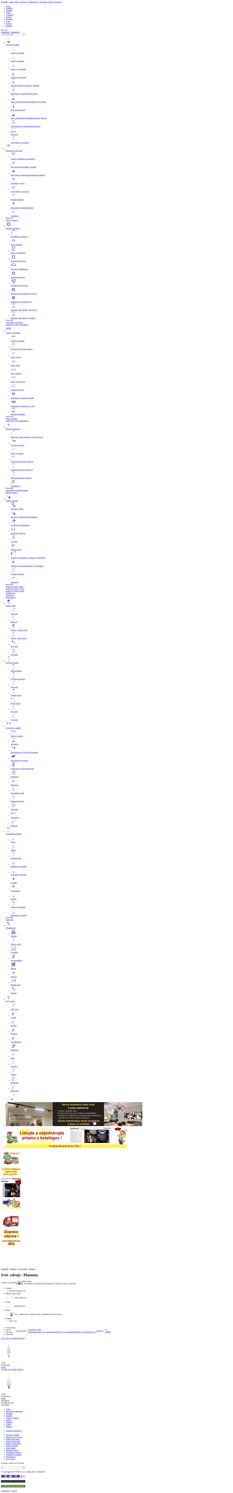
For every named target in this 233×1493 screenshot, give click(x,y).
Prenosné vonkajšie (18, 907)
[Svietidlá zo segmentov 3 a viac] (13, 404)
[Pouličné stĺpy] (13, 856)
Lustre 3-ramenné (17, 61)
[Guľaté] (13, 1015)
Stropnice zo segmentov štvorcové (24, 294)
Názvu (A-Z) (81, 1332)
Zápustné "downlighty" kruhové (23, 318)
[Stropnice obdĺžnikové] (13, 267)
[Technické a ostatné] (8, 726)
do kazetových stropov (14, 322)
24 (106, 1332)
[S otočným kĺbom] (13, 443)
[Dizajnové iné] (13, 547)
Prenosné (14, 826)
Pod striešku (15, 891)
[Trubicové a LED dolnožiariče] (13, 766)
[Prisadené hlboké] (13, 197)
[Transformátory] (13, 958)
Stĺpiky (13, 850)
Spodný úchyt (16, 695)
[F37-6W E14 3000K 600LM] (9, 1392)
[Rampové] (13, 132)
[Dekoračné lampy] (13, 799)
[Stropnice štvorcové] (13, 259)
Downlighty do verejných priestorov (24, 752)
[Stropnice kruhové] (13, 275)
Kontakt (9, 26)
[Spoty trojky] (13, 363)
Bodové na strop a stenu (15, 591)
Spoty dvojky (16, 357)
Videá (8, 13)
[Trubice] (13, 1072)
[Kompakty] (13, 1080)
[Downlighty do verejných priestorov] (13, 750)
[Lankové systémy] (13, 388)
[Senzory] (13, 975)
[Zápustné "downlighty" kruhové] (13, 316)
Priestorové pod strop (14, 151)
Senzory (14, 977)
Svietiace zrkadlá (17, 574)
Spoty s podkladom (18, 253)
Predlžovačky (16, 985)
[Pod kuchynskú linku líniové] (13, 347)
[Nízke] (13, 840)
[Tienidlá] (13, 934)
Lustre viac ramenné (18, 77)
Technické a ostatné (13, 728)
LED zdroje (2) (20, 1298)
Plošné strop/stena (13, 228)
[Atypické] (13, 652)
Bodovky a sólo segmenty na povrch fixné (27, 437)
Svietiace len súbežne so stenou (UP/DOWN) (28, 558)
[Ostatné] (13, 991)
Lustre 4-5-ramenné (18, 69)
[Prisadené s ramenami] (13, 234)
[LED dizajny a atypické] (13, 140)
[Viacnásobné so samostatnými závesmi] (13, 124)
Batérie (13, 969)
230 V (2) (13, 1321)
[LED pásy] (13, 1007)
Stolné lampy (11, 606)
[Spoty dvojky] (13, 355)
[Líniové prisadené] (13, 339)
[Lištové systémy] (13, 734)
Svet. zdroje (10, 1001)
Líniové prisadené (17, 341)
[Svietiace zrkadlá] (13, 572)
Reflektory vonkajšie (19, 866)
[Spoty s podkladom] (13, 251)
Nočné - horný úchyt (19, 638)
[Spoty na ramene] (13, 451)
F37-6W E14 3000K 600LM (12, 1369)
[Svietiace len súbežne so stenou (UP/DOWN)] (13, 556)
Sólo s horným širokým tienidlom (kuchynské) (28, 102)
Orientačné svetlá (17, 793)
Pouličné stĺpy (16, 858)
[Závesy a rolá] (13, 942)
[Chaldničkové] (13, 1040)
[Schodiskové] (13, 484)
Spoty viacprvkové (18, 382)
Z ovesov (14, 541)
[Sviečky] (13, 1023)
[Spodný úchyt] (13, 693)
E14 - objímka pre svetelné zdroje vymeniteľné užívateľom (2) (38, 1314)
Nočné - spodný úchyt (19, 630)
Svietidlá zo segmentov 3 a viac (23, 406)
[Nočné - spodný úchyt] (13, 628)
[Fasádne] (13, 881)
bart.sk (14, 1491)
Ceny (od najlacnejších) (50, 1332)
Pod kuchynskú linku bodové (22, 462)
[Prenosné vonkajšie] (13, 905)
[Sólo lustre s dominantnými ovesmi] (13, 91)
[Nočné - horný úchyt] (13, 636)
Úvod (8, 6)
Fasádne (14, 883)
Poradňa (9, 10)
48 (108, 1332)
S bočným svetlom (18, 679)
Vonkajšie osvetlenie (13, 834)
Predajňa (9, 8)
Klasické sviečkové (18, 533)
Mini (12, 1058)
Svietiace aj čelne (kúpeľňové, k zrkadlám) (27, 566)
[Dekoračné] (13, 1089)
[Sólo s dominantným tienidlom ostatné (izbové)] (13, 116)
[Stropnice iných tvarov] (13, 283)
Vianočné (14, 809)
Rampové (14, 134)
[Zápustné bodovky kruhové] (13, 476)
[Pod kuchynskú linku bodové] (13, 459)
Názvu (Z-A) (91, 1332)
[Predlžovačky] (13, 983)
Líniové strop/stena (13, 333)
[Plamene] (13, 1032)
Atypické (14, 655)
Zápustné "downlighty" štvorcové (24, 310)
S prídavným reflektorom (20, 525)
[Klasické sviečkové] (13, 531)
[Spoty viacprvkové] (13, 379)
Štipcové (14, 622)
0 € (6, 30)
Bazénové (14, 785)
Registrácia (15, 32)
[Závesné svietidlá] (8, 43)
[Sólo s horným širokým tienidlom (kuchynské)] (13, 100)
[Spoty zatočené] (13, 243)
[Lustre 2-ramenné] (13, 51)
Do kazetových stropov (20, 761)
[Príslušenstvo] (8, 926)
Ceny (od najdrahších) (67, 1332)
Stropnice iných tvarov (19, 285)
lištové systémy (11, 220)
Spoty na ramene (17, 453)
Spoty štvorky (16, 374)
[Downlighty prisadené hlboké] (13, 206)
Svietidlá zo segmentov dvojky (22, 398)
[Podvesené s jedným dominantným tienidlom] (13, 173)
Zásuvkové (10, 595)
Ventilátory (15, 216)
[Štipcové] (13, 620)
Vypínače (14, 952)
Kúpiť (3, 1367)
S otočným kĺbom (17, 445)
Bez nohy (14, 646)
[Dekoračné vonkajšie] (13, 913)
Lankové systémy (17, 390)
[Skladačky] (13, 742)
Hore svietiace (16, 671)
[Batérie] (13, 966)
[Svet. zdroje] (8, 999)
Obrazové (14, 582)
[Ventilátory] (13, 214)
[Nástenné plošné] (13, 507)
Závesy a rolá (16, 944)
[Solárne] (13, 897)
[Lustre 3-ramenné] (13, 59)
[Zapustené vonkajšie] (13, 872)
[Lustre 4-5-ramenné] (13, 67)
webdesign (5, 1491)
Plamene (14, 1034)
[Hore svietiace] (13, 669)
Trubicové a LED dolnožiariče (22, 769)
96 (110, 1332)
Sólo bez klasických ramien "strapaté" (25, 86)
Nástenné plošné (17, 509)
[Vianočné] (13, 807)
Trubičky (14, 1066)
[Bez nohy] (13, 644)
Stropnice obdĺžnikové (19, 269)
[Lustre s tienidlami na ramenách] (13, 157)
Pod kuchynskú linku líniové (22, 349)
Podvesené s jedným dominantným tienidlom (28, 175)
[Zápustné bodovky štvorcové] (13, 468)
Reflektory (15, 777)
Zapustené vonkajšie (18, 875)
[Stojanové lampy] (8, 661)
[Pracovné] (13, 612)
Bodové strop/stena (13, 429)
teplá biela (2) (19, 1306)
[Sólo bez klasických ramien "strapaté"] (13, 83)
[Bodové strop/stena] (8, 427)
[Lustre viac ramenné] (13, 75)
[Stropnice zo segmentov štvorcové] (13, 291)
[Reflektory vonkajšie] (13, 864)
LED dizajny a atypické (20, 143)
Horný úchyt (15, 703)
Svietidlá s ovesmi (18, 183)
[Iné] (13, 1097)
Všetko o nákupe (12, 1418)
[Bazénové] (13, 783)
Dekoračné (15, 1091)
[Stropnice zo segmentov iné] (13, 300)
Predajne (9, 1413)
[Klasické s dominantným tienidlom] (13, 515)
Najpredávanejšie (34, 1332)
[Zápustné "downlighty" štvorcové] (13, 308)
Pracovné (14, 614)
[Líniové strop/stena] (8, 331)
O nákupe (9, 15)
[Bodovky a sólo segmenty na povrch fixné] (13, 435)
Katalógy (9, 19)
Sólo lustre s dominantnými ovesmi (24, 94)
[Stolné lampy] (8, 604)
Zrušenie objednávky (14, 1431)
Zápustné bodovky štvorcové (22, 470)
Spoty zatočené (16, 245)
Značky (9, 17)
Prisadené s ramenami (19, 237)
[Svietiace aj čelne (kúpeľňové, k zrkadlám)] (13, 564)
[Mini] (13, 1056)
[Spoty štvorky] (13, 371)
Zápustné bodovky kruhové (21, 478)
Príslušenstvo (11, 928)
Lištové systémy (17, 736)
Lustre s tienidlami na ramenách (23, 159)
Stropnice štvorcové (18, 261)
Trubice (14, 1075)
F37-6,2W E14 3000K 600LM (13, 1338)
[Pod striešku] (13, 889)
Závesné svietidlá (12, 45)
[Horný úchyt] (13, 701)
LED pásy (15, 1009)
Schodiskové (16, 486)
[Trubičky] (13, 1064)
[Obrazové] (13, 580)
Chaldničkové (16, 1042)
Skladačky (15, 744)
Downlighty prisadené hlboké (22, 208)
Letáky (8, 1424)
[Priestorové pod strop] (8, 149)
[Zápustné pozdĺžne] (13, 412)
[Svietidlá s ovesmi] (13, 181)
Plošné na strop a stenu (14, 587)
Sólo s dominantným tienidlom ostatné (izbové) (29, 118)
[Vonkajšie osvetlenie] (8, 832)
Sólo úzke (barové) (18, 110)
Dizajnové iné (16, 550)
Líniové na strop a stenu (15, 589)
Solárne (14, 899)
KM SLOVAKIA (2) (17, 1291)
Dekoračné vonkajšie (19, 915)
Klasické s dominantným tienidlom (24, 517)
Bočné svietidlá (12, 501)
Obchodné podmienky (14, 1411)
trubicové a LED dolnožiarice (17, 325)
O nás (8, 21)
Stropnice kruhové (18, 277)
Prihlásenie (5, 32)
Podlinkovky (11, 593)
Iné (12, 1099)
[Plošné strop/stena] (8, 226)
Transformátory (16, 960)
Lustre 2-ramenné (17, 53)
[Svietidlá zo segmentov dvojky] (13, 396)
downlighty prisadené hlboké (17, 490)
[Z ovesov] (13, 539)
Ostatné (14, 993)
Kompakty (15, 1083)
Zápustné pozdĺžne (18, 414)
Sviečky (14, 1026)
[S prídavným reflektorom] (13, 523)
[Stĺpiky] (13, 848)
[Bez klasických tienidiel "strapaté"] (13, 165)
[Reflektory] (13, 775)
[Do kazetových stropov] (13, 758)
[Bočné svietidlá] (8, 499)
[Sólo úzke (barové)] (13, 108)
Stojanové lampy (12, 663)
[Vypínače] (13, 950)
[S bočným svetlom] (13, 677)
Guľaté (13, 1017)
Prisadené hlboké (17, 200)
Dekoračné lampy (17, 801)
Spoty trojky (15, 365)
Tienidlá (14, 936)
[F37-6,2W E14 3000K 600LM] (9, 1361)
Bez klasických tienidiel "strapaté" (24, 167)
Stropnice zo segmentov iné (21, 302)
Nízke (13, 842)
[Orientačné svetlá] (13, 791)
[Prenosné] (13, 824)
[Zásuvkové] (13, 815)
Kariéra (9, 24)
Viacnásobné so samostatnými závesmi (25, 126)
